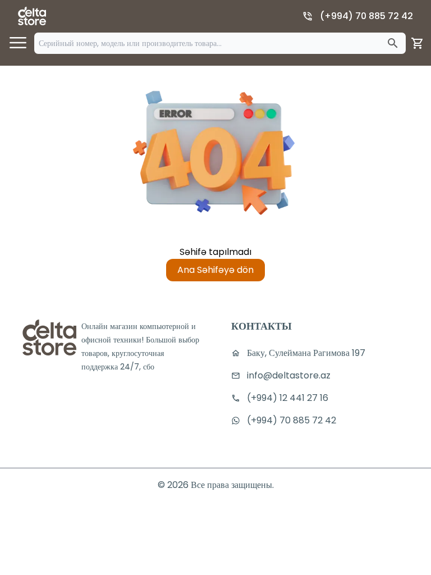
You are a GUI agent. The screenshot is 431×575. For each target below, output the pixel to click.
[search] (392, 43)
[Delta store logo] (32, 16)
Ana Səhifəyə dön (215, 269)
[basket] (417, 43)
